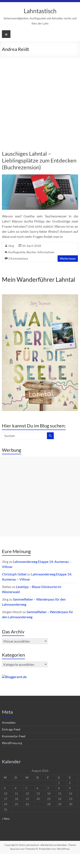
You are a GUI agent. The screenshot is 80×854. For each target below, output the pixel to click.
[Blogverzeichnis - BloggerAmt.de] (14, 677)
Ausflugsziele (16, 252)
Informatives (45, 252)
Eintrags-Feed (11, 729)
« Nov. (6, 818)
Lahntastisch (40, 10)
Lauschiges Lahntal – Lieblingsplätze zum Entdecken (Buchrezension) (39, 160)
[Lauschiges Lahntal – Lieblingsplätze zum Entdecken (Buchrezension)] (40, 176)
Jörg (11, 245)
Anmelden (9, 722)
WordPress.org (12, 743)
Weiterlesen (68, 258)
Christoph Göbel (14, 574)
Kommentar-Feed (13, 736)
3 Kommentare (18, 258)
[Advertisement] (40, 99)
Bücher (31, 252)
